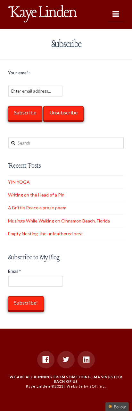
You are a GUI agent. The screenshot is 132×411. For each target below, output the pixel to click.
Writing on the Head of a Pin (36, 194)
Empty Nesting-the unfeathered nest (45, 233)
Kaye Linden (42, 12)
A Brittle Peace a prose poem (37, 207)
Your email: (19, 72)
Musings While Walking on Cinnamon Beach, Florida (59, 220)
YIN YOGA (19, 182)
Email (14, 271)
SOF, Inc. (97, 386)
